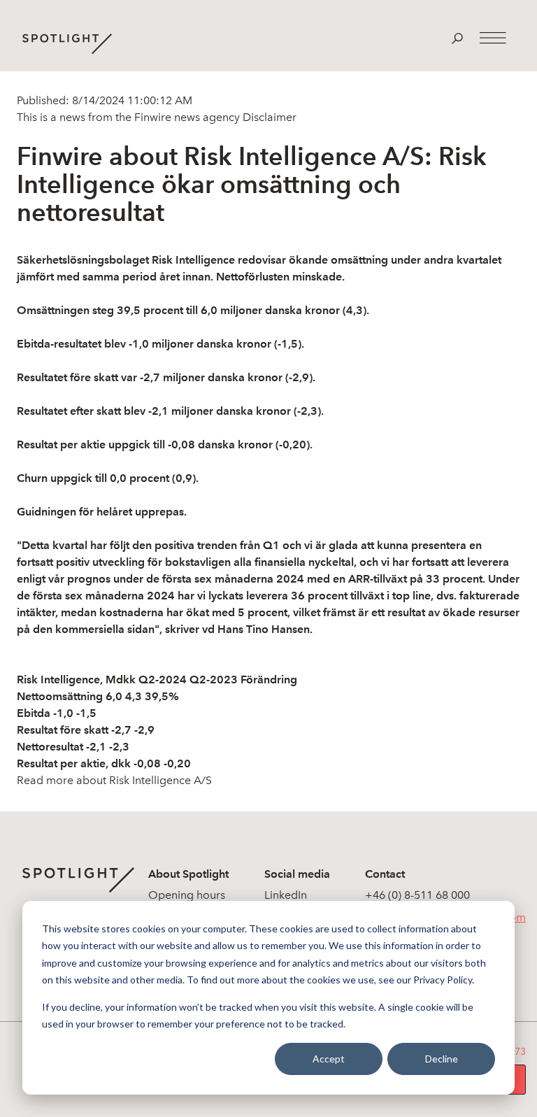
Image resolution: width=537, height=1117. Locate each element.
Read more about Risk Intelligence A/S (114, 780)
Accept (329, 1059)
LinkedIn (285, 895)
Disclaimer (268, 117)
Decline (441, 1059)
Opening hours (186, 895)
